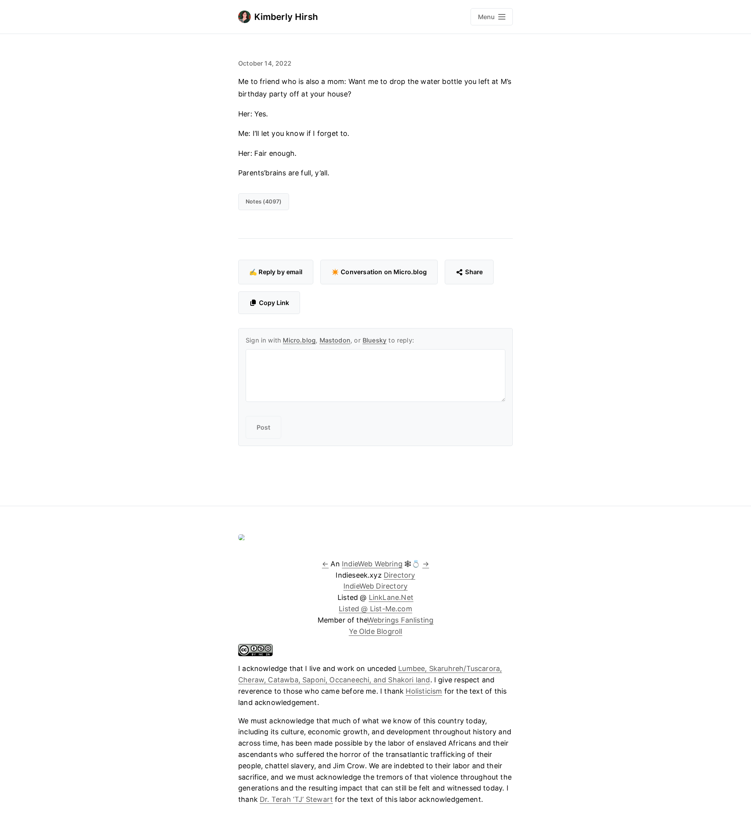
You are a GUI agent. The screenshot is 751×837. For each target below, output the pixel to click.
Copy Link (274, 303)
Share (474, 272)
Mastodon (335, 340)
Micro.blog (299, 340)
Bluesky (374, 340)
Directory (399, 575)
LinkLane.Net (391, 597)
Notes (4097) (264, 201)
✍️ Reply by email (275, 272)
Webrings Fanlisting (400, 620)
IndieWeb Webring (372, 564)
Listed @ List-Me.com (375, 609)
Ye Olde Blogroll (375, 631)
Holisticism (424, 691)
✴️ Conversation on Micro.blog (379, 272)
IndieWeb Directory (375, 586)
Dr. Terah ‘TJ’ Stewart (296, 799)
